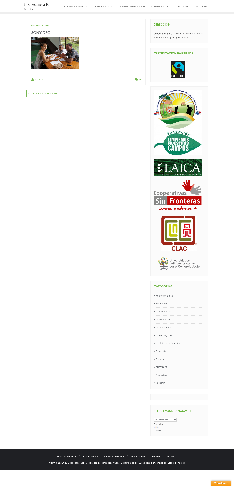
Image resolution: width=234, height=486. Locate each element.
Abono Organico (164, 295)
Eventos (160, 359)
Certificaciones (163, 327)
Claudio (39, 79)
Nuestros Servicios (66, 456)
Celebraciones (163, 319)
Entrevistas (161, 351)
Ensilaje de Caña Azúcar (168, 343)
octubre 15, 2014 (40, 25)
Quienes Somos (90, 456)
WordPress (144, 462)
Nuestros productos (114, 456)
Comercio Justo (164, 335)
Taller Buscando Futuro (44, 93)
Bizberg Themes (176, 462)
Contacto (170, 456)
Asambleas (161, 303)
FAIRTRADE (161, 367)
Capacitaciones (164, 311)
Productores (162, 374)
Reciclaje (160, 382)
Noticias (156, 456)
